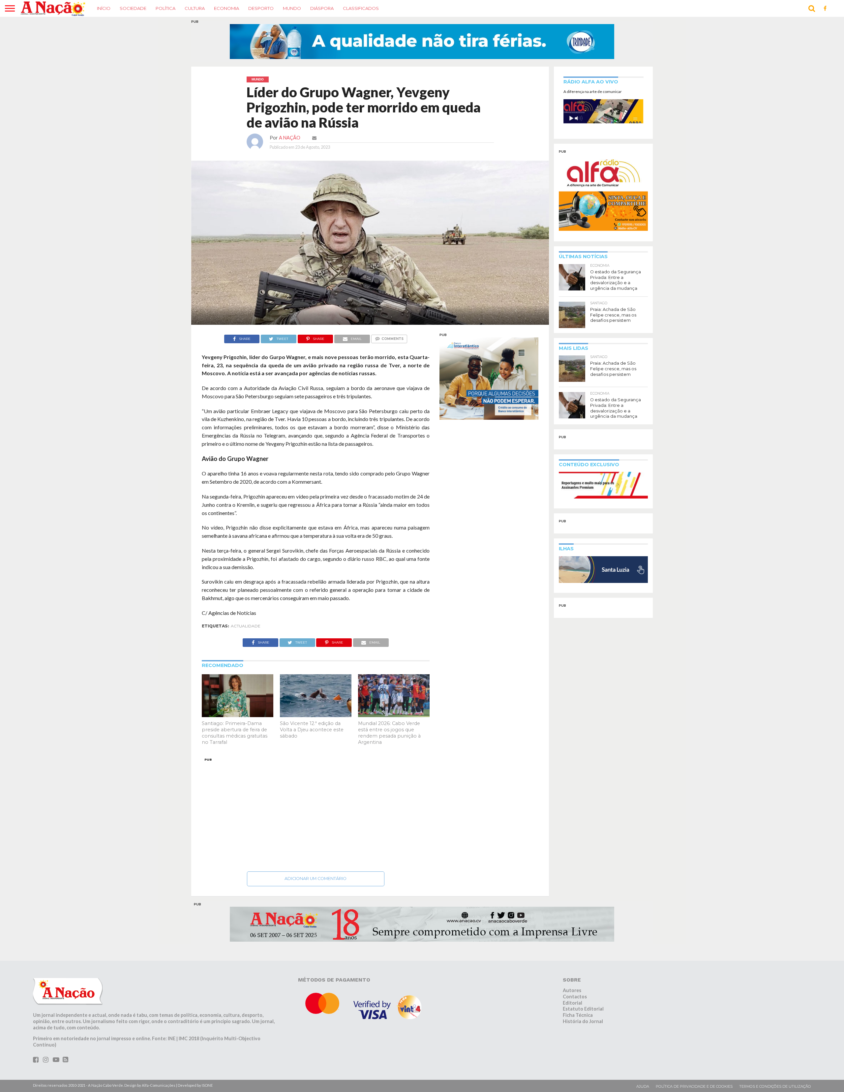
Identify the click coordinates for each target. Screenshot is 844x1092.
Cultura (195, 8)
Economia (226, 8)
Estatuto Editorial (583, 1009)
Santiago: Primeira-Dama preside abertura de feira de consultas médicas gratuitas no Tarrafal (234, 732)
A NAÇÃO (289, 137)
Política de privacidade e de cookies (694, 1086)
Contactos (575, 996)
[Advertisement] (316, 813)
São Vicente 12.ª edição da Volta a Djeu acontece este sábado (312, 729)
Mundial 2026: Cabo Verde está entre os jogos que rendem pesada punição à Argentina (389, 732)
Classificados (361, 8)
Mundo (292, 8)
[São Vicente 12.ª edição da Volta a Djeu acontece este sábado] (315, 715)
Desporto (261, 8)
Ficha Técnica (578, 1015)
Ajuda (642, 1086)
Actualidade (245, 625)
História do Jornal (583, 1021)
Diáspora (322, 8)
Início (103, 8)
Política (165, 8)
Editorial (572, 1003)
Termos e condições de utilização (775, 1086)
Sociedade (133, 8)
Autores (572, 990)
